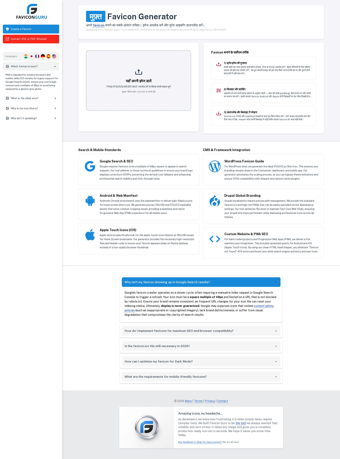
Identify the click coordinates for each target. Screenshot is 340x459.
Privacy (210, 401)
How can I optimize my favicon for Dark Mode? (158, 361)
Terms (198, 401)
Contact (222, 401)
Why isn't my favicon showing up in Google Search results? (167, 282)
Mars (188, 401)
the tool (241, 423)
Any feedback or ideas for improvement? (200, 442)
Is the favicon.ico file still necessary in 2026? (157, 346)
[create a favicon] (146, 427)
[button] (138, 80)
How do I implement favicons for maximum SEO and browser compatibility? (178, 331)
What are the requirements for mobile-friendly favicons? (165, 376)
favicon (98, 25)
